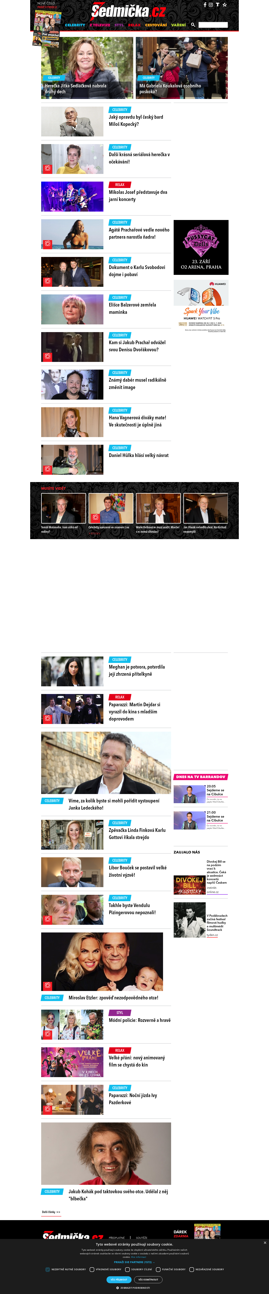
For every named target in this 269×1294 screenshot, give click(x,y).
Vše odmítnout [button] (148, 1279)
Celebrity (75, 25)
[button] (134, 1262)
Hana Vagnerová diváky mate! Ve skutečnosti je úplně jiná (137, 421)
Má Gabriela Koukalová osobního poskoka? (170, 89)
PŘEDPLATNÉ (117, 1238)
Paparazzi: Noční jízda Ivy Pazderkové (133, 1099)
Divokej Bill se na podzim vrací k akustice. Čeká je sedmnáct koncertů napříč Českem (217, 872)
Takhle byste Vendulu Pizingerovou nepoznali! (132, 909)
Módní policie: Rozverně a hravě (140, 1020)
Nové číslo (47, 5)
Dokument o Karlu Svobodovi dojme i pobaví (137, 271)
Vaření (178, 25)
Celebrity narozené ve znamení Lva (109, 527)
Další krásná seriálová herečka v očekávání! (139, 158)
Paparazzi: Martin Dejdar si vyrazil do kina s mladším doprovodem (134, 712)
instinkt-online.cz (212, 890)
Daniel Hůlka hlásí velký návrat (139, 455)
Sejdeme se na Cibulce (215, 790)
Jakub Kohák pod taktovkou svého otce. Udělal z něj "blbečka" (118, 1195)
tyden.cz (212, 935)
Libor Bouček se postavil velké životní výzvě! (138, 872)
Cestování (156, 25)
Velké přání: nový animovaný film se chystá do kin (137, 1062)
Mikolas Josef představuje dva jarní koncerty (138, 196)
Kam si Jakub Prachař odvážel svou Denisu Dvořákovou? (137, 346)
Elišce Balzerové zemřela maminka (132, 309)
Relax (134, 25)
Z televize (100, 25)
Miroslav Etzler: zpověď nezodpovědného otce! (113, 998)
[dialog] (134, 1266)
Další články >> (51, 1212)
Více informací (138, 1257)
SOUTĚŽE (141, 1238)
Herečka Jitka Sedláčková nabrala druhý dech (76, 89)
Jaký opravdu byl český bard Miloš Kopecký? (136, 121)
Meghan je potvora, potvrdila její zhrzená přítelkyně (137, 671)
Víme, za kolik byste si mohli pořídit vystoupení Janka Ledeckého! (114, 805)
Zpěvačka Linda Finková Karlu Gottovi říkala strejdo (137, 834)
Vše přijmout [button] (119, 1279)
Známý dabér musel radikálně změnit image (137, 384)
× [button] (265, 1243)
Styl (119, 25)
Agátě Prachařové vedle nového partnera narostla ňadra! (139, 234)
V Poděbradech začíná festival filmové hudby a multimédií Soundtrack (217, 923)
